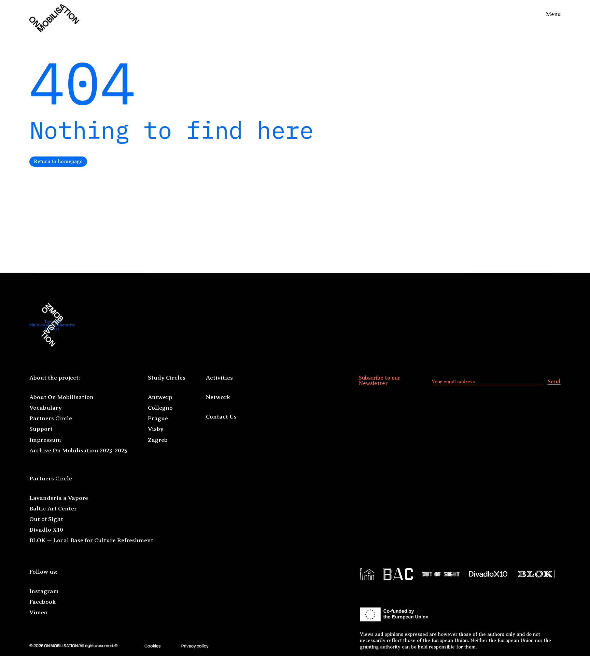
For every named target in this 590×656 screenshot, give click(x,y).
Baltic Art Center (53, 508)
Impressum (45, 440)
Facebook (42, 602)
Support (41, 429)
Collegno (160, 408)
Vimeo (38, 612)
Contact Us (221, 416)
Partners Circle (50, 418)
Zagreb (158, 440)
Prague (158, 418)
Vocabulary (45, 408)
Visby (156, 429)
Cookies (152, 646)
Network (218, 397)
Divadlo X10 (46, 530)
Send (554, 382)
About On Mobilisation (61, 397)
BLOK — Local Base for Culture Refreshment (91, 540)
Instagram (44, 591)
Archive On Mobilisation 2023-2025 (78, 450)
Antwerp (160, 397)
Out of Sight (46, 519)
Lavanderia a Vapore (58, 498)
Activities (219, 377)
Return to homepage (58, 161)
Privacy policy (195, 646)
